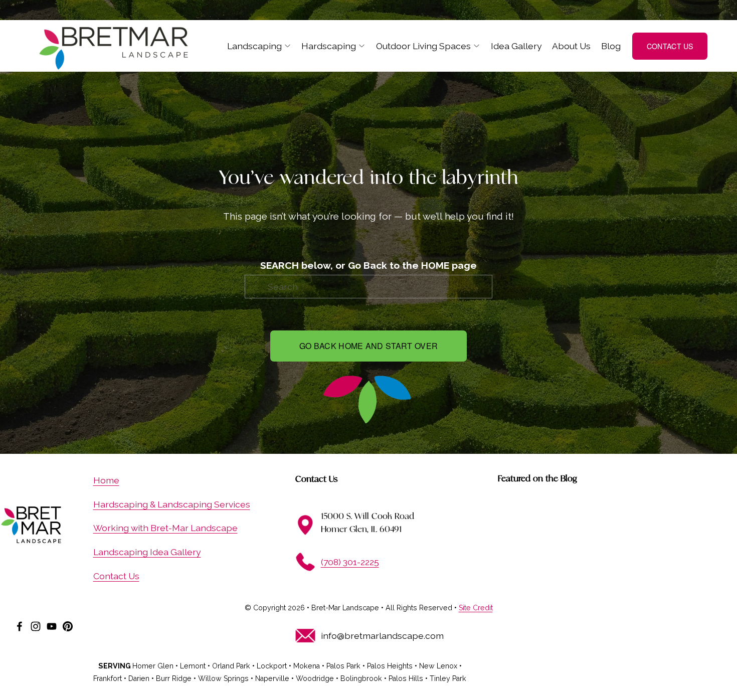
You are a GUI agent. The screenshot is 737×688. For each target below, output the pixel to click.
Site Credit (476, 608)
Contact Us (116, 576)
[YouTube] (52, 626)
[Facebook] (20, 626)
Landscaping (254, 46)
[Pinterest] (68, 626)
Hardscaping (328, 46)
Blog (611, 46)
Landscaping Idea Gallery (147, 552)
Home (106, 480)
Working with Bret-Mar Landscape (165, 528)
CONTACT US (670, 46)
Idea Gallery (516, 46)
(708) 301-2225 (350, 562)
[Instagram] (36, 626)
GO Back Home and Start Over (368, 346)
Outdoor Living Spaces (423, 46)
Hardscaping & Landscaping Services (171, 504)
